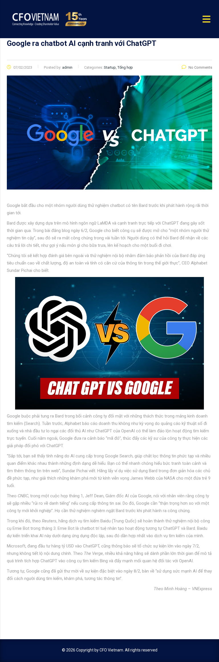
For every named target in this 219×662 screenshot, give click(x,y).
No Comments (200, 67)
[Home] (49, 18)
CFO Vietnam (111, 650)
